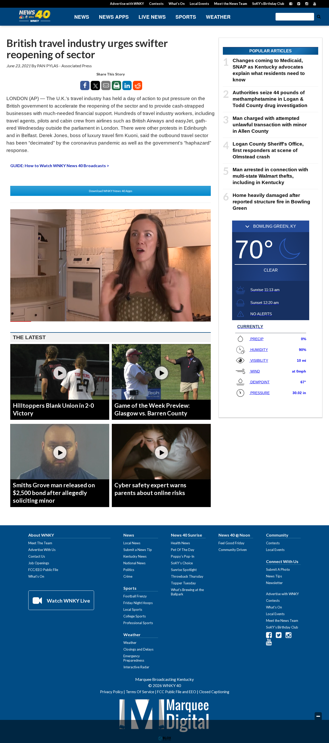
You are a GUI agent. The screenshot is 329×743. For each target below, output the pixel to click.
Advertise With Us (42, 550)
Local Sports (132, 609)
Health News (180, 543)
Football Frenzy (135, 596)
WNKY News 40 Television (35, 16)
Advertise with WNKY (127, 4)
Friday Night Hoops (138, 603)
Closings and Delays (138, 649)
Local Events (199, 4)
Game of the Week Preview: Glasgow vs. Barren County (152, 409)
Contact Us (36, 556)
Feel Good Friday (231, 543)
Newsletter (274, 583)
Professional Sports (138, 623)
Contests (156, 4)
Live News (152, 16)
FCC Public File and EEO (176, 692)
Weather (218, 16)
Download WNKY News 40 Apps (110, 191)
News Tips (274, 576)
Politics (128, 570)
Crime (127, 576)
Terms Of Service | (141, 692)
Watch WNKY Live (68, 600)
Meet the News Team (230, 4)
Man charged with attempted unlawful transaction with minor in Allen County (270, 125)
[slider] (110, 321)
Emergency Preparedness (133, 658)
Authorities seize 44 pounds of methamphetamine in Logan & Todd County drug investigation (270, 99)
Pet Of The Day (182, 550)
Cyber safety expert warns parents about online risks (150, 488)
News (81, 16)
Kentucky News (135, 556)
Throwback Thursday (187, 576)
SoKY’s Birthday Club (268, 4)
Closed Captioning (214, 692)
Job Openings (38, 563)
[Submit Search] (319, 16)
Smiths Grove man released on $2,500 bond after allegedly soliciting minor (54, 492)
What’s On (177, 4)
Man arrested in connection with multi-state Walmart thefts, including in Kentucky (270, 176)
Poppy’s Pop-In (182, 556)
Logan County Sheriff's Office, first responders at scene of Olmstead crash (268, 150)
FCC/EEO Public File (43, 570)
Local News (131, 543)
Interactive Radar (136, 667)
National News (134, 563)
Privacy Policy (111, 692)
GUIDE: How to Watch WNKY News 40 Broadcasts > (59, 165)
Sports (186, 16)
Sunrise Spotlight (184, 570)
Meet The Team (40, 543)
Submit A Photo (278, 569)
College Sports (134, 616)
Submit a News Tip (137, 550)
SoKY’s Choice (182, 563)
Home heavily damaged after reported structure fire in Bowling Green (271, 202)
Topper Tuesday (183, 583)
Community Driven (232, 550)
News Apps (114, 16)
